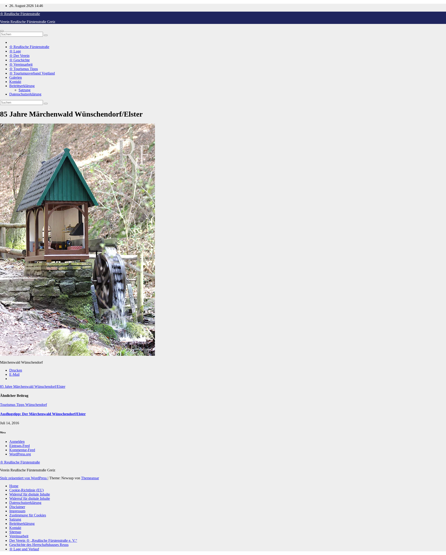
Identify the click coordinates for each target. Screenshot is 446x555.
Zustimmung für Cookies (27, 515)
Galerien (15, 77)
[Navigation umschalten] (2, 31)
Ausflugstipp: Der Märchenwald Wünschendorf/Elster (43, 414)
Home (13, 486)
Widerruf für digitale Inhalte (29, 494)
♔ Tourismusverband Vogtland (32, 73)
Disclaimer (17, 507)
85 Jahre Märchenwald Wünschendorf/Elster (32, 386)
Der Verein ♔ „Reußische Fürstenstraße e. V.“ (43, 540)
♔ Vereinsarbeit (21, 64)
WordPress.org (20, 454)
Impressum (17, 511)
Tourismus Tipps (12, 405)
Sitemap (15, 532)
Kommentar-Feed (22, 450)
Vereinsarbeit (18, 536)
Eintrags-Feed (19, 446)
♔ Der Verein (19, 56)
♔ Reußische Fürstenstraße (20, 14)
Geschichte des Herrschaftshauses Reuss (39, 545)
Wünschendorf (36, 405)
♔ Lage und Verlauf (24, 549)
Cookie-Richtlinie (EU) (26, 490)
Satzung (24, 90)
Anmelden (17, 442)
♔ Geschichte (19, 60)
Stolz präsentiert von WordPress (24, 478)
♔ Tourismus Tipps (23, 69)
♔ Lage (15, 51)
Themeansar (90, 478)
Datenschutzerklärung (25, 94)
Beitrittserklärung (22, 86)
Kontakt (15, 82)
